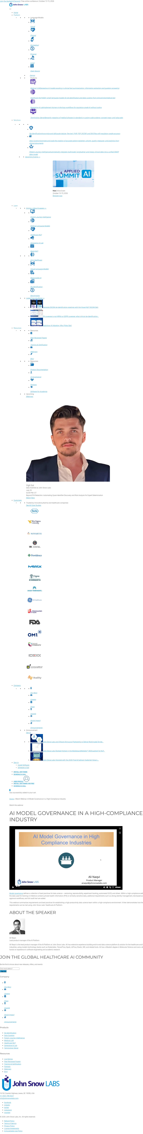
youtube (7, 1113)
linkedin (7, 1105)
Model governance (16, 893)
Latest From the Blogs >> (35, 298)
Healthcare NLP (10, 1043)
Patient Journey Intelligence (14, 1038)
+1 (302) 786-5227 (7, 1096)
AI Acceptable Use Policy (13, 1131)
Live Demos (8, 1059)
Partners (7, 1067)
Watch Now (30, 498)
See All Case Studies (33, 505)
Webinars (29, 397)
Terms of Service (10, 1123)
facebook (7, 1103)
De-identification (10, 1033)
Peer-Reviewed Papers (12, 1062)
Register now (57, 196)
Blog (6, 1072)
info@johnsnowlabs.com (9, 1098)
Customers (18, 500)
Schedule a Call (23, 768)
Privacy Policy (9, 1126)
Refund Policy (9, 1121)
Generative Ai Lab (10, 1046)
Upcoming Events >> (32, 157)
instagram (8, 1110)
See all (28, 733)
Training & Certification (12, 1064)
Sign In (16, 763)
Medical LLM (9, 1041)
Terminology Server (11, 1048)
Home (16, 13)
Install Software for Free (24, 783)
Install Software (23, 765)
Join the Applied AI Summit (10, 1)
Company (17, 685)
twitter (6, 1108)
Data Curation (9, 1035)
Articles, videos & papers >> (36, 208)
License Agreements (11, 1128)
